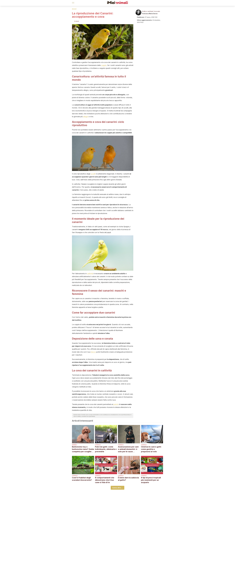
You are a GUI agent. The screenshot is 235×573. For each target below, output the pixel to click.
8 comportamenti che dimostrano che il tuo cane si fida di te (104, 480)
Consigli (98, 445)
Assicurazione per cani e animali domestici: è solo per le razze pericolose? (128, 449)
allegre (85, 117)
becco (93, 352)
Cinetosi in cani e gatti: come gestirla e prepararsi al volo (151, 449)
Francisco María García (149, 13)
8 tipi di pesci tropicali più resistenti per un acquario (151, 480)
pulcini (115, 404)
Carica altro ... (117, 488)
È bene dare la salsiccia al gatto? (128, 479)
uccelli (93, 174)
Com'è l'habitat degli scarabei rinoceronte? (82, 479)
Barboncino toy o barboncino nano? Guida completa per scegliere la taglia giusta (83, 449)
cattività (90, 274)
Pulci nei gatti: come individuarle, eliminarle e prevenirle (106, 449)
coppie (103, 65)
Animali (74, 9)
